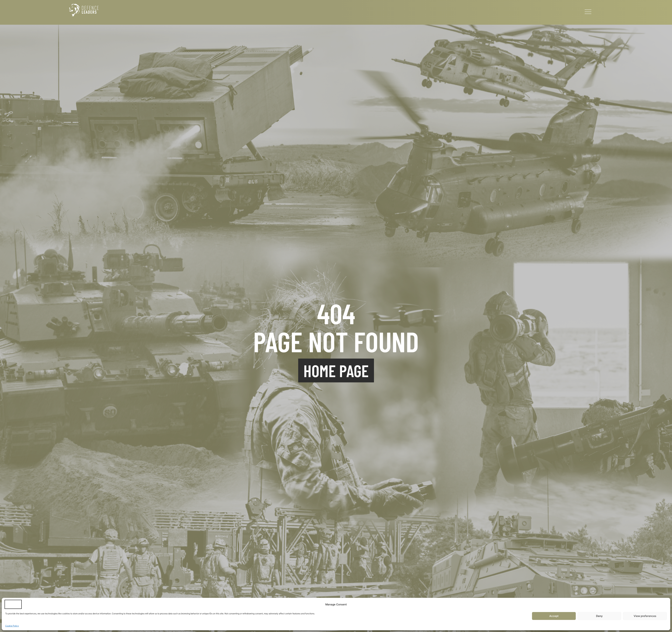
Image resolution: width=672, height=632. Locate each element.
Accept (554, 616)
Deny (599, 616)
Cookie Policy (12, 625)
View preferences (645, 616)
